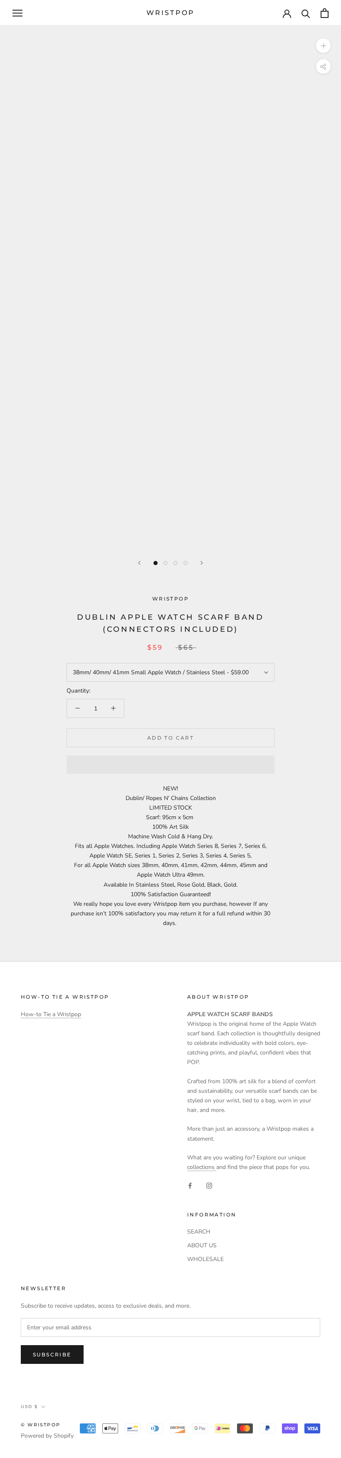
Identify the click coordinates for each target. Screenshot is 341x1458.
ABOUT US (202, 1245)
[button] (170, 764)
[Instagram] (209, 1185)
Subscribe (52, 1354)
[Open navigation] (17, 13)
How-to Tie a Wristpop (51, 1014)
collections (201, 1167)
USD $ (29, 1406)
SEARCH (198, 1232)
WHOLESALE (205, 1259)
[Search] (305, 13)
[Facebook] (190, 1185)
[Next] (201, 563)
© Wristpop (40, 1425)
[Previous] (139, 563)
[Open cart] (325, 13)
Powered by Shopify (47, 1436)
